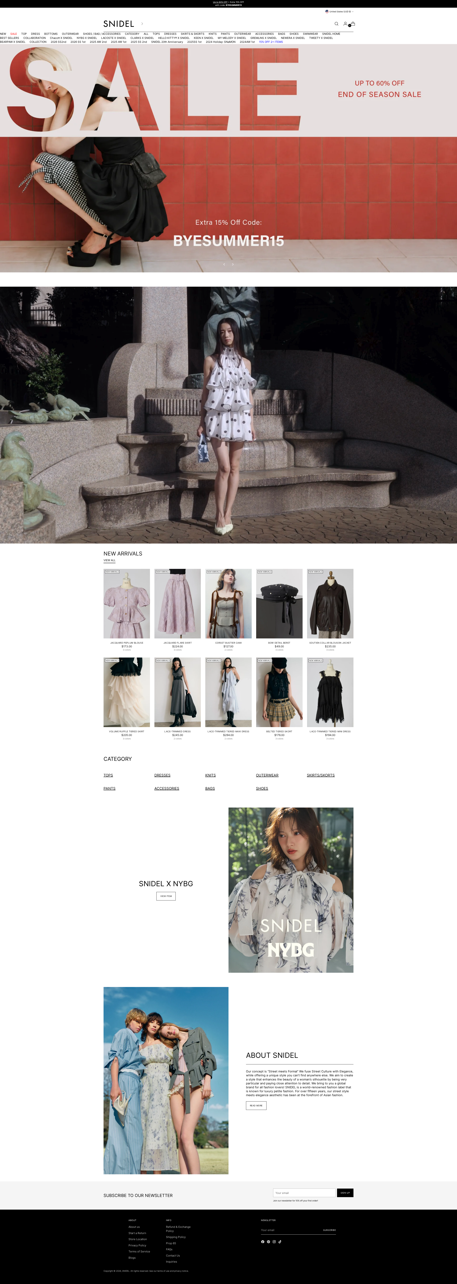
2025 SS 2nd (139, 42)
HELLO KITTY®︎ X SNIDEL (174, 38)
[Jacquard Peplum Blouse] (127, 603)
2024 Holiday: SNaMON (220, 42)
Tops (108, 775)
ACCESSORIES (264, 33)
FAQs (169, 1249)
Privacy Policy (137, 1245)
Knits (210, 775)
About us (134, 1227)
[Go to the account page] (344, 23)
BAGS (281, 33)
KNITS (213, 33)
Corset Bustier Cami (228, 642)
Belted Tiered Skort (279, 731)
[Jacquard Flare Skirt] (177, 603)
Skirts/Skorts (321, 775)
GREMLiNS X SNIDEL (263, 38)
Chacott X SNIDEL (61, 38)
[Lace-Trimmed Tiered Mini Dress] (330, 692)
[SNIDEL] (119, 24)
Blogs (132, 1257)
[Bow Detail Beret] (279, 603)
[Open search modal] (336, 23)
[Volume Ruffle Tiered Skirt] (127, 692)
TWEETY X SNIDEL (321, 38)
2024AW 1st (247, 42)
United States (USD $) (340, 11)
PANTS (225, 33)
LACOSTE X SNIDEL (113, 38)
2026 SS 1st (78, 42)
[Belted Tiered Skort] (279, 692)
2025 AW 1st (118, 42)
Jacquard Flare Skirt (178, 642)
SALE (13, 33)
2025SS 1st (194, 42)
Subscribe (329, 1230)
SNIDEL (125, 1271)
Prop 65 (171, 1243)
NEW (3, 33)
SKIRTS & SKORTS (192, 33)
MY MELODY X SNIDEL (232, 38)
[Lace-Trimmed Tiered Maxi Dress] (228, 692)
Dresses (162, 775)
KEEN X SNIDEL (204, 38)
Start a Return (137, 1233)
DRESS (35, 33)
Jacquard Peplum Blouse (126, 642)
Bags (210, 788)
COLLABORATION (34, 38)
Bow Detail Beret (279, 642)
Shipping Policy (176, 1237)
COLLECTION (38, 42)
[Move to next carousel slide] (232, 264)
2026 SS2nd (58, 42)
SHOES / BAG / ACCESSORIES (102, 33)
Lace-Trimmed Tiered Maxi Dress (228, 731)
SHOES (294, 33)
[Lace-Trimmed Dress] (177, 692)
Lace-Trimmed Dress (177, 731)
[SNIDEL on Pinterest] (269, 1242)
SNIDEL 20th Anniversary (167, 42)
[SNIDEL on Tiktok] (280, 1242)
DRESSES (170, 33)
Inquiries (171, 1261)
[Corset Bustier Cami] (228, 603)
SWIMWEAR (310, 33)
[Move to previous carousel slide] (224, 264)
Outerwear (267, 775)
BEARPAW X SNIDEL (12, 42)
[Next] (142, 24)
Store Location (138, 1239)
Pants (109, 788)
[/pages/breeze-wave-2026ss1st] (229, 415)
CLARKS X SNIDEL (142, 38)
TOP (24, 33)
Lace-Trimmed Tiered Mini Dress (330, 731)
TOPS (156, 33)
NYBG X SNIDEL (87, 38)
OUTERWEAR (70, 33)
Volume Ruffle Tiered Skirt (126, 731)
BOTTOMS (51, 33)
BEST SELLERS (9, 38)
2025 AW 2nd (98, 42)
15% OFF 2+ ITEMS (271, 42)
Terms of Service (139, 1251)
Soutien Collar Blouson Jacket (330, 642)
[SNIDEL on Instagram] (274, 1242)
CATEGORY (132, 33)
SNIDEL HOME (331, 33)
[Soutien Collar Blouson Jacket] (330, 603)
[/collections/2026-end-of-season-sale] (229, 158)
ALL (146, 33)
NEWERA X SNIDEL (293, 38)
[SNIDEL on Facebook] (263, 1242)
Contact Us (173, 1255)
